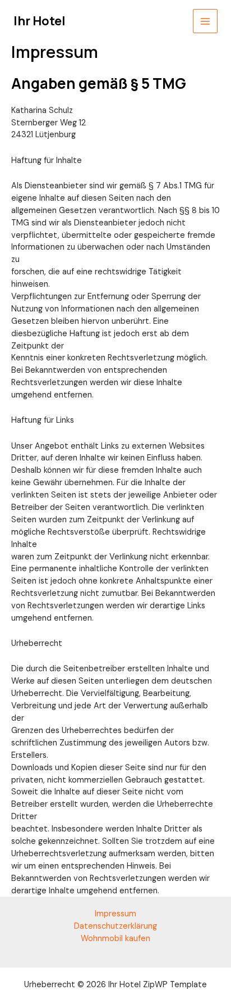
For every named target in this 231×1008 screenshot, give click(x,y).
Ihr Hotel (39, 20)
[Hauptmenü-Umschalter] (205, 21)
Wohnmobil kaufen (115, 938)
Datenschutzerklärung (115, 926)
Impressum (115, 913)
